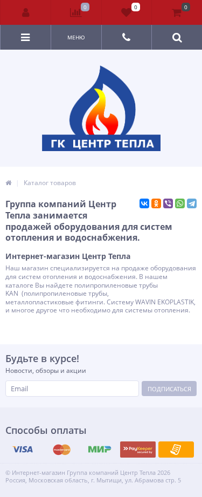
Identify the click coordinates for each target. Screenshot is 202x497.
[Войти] (26, 12)
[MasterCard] (61, 449)
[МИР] (99, 449)
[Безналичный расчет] (176, 449)
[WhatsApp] (180, 203)
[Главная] (8, 182)
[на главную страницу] (101, 108)
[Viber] (168, 203)
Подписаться (169, 389)
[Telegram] (192, 203)
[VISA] (23, 449)
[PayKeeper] (138, 449)
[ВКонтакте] (144, 203)
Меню (76, 37)
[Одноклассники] (156, 203)
